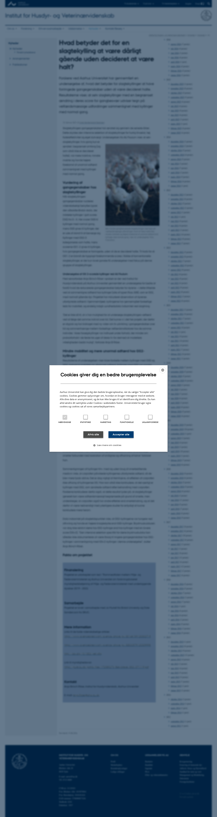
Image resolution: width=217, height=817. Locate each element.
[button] (108, 445)
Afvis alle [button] (93, 434)
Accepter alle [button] (121, 434)
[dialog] (108, 408)
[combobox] (162, 370)
